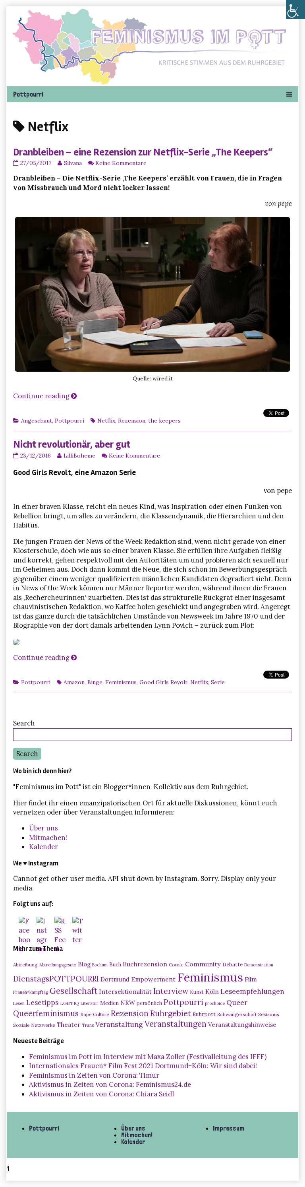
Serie (218, 682)
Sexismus (268, 1014)
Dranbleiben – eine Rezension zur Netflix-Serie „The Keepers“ (142, 152)
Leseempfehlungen (252, 991)
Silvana (73, 163)
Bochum (100, 965)
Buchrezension (145, 964)
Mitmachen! (48, 837)
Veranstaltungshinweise (242, 1024)
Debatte (232, 964)
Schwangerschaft (237, 1014)
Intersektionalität (125, 991)
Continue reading (44, 396)
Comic (176, 965)
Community (203, 964)
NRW (127, 1003)
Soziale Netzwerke (34, 1025)
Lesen (19, 1003)
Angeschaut (36, 420)
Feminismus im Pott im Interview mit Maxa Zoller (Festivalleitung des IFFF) (147, 1056)
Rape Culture (94, 1014)
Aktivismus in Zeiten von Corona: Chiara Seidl (101, 1094)
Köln (212, 991)
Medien (109, 1003)
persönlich (149, 1003)
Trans (88, 1025)
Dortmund (114, 979)
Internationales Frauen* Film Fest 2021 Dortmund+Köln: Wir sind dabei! (143, 1065)
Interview (170, 991)
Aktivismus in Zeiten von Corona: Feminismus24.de (110, 1084)
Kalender (43, 846)
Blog (84, 964)
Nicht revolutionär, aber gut (71, 444)
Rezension (131, 420)
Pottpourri (69, 420)
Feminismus (121, 682)
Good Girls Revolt (163, 682)
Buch (115, 964)
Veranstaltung (119, 1024)
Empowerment (153, 979)
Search (24, 723)
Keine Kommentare (121, 163)
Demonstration (258, 965)
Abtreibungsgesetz (57, 965)
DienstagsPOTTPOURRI (56, 978)
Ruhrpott (204, 1014)
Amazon (74, 682)
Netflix (106, 420)
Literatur (89, 1003)
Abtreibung (25, 965)
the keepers (164, 420)
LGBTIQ (69, 1003)
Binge (94, 682)
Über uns (43, 828)
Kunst (197, 992)
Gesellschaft (73, 990)
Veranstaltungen (176, 1024)
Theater (68, 1024)
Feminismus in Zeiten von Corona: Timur (94, 1075)
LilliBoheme (79, 455)
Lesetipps (42, 1002)
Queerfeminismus (46, 1013)
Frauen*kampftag (30, 992)
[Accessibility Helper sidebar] (295, 9)
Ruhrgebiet (170, 1013)
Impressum (228, 1128)
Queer (236, 1002)
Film (251, 979)
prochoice (215, 1003)
